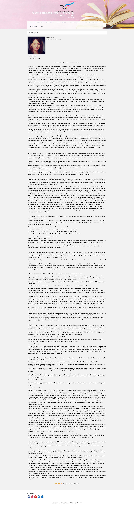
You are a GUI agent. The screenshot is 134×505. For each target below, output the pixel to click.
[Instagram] (32, 496)
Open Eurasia (49, 22)
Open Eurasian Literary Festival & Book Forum (53, 14)
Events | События (75, 22)
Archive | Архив (33, 26)
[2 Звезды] (56, 483)
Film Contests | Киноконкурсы (91, 22)
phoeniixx (79, 502)
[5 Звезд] (61, 483)
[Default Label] (35, 496)
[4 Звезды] (59, 483)
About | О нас (39, 22)
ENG (42, 26)
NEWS (30, 22)
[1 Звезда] (55, 483)
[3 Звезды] (58, 483)
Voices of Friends (61, 22)
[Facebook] (29, 496)
